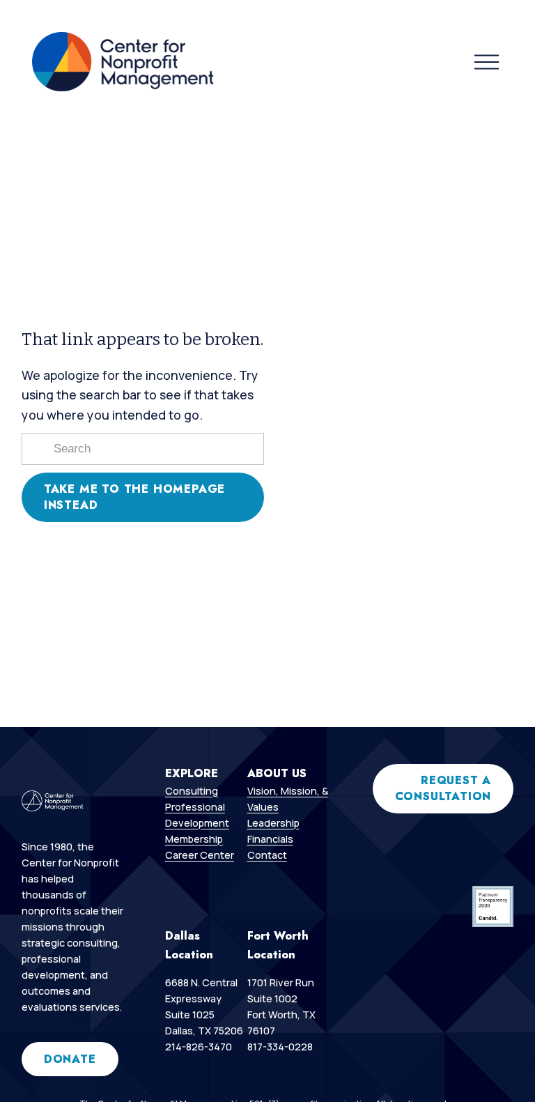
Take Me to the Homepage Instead (134, 497)
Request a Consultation (443, 788)
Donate (70, 1059)
